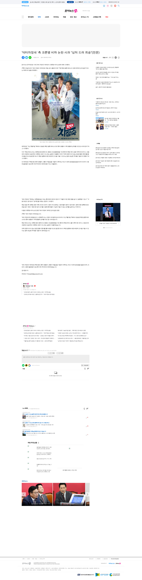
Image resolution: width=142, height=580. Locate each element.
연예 (39, 17)
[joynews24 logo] (71, 10)
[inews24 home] (112, 563)
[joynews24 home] (118, 563)
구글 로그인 (29, 365)
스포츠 (47, 17)
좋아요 (35, 286)
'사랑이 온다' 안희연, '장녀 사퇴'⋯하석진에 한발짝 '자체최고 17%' (40, 338)
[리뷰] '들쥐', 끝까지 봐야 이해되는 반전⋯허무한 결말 (37, 292)
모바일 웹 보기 (104, 563)
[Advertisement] (55, 249)
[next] (118, 223)
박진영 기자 (29, 286)
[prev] (97, 223)
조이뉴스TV (42, 558)
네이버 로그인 (23, 365)
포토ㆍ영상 (34, 558)
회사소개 (91, 558)
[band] (30, 57)
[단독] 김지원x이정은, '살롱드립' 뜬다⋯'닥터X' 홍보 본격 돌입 (39, 294)
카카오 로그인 (26, 365)
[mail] (113, 57)
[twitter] (26, 57)
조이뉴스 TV (85, 17)
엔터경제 (31, 17)
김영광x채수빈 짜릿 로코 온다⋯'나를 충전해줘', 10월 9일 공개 (73, 338)
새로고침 (35, 326)
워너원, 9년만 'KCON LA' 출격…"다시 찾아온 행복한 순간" (72, 335)
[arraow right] (87, 494)
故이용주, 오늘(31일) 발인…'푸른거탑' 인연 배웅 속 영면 (72, 330)
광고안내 (106, 558)
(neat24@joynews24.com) (36, 274)
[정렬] (87, 408)
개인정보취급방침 (115, 558)
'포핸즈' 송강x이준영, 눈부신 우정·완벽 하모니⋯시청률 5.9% (73, 333)
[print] (119, 57)
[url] (116, 57)
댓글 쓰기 (105, 57)
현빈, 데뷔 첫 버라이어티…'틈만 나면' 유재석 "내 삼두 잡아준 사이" (48, 2)
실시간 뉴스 (99, 98)
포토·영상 (73, 17)
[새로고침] (84, 408)
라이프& (56, 17)
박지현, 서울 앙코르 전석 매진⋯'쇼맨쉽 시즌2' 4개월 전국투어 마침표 (41, 335)
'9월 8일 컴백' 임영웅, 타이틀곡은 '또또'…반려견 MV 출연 (38, 341)
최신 (106, 17)
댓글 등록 (86, 365)
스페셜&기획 (97, 17)
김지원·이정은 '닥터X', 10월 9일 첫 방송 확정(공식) (70, 341)
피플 (64, 17)
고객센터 (98, 558)
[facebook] (23, 57)
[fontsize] (109, 57)
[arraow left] (24, 494)
